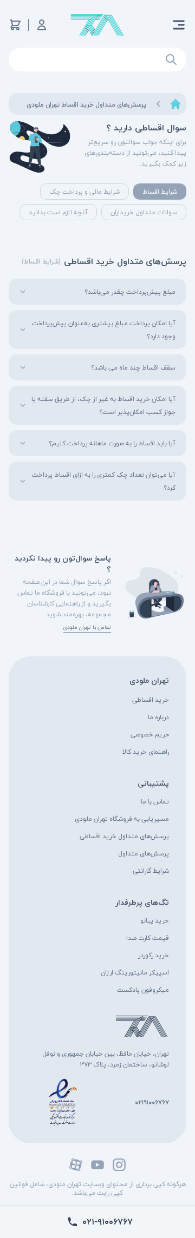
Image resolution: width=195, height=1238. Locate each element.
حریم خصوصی (150, 734)
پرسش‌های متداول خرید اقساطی (124, 836)
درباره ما (158, 717)
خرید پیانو (154, 920)
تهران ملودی (149, 680)
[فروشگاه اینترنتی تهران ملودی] (97, 25)
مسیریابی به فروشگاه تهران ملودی (122, 818)
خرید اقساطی (150, 699)
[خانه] (175, 103)
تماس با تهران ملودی (87, 626)
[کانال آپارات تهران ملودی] (75, 1164)
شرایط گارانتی (151, 870)
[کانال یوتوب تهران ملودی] (97, 1164)
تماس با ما (155, 801)
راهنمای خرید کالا (145, 751)
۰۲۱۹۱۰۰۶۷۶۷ (152, 1102)
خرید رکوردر (153, 955)
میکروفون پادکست (143, 989)
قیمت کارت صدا (147, 937)
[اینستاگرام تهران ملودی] (119, 1164)
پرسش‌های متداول (143, 853)
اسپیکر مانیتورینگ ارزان (135, 972)
